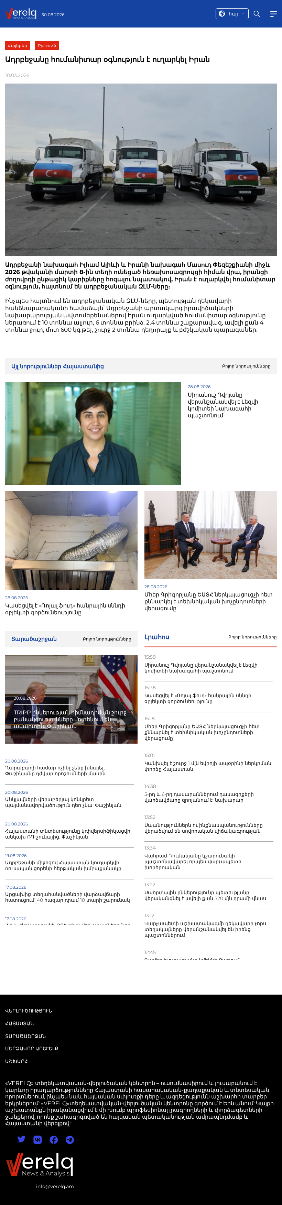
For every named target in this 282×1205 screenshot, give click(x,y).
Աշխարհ (16, 1061)
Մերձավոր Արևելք (31, 1048)
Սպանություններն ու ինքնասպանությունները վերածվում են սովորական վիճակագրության (203, 828)
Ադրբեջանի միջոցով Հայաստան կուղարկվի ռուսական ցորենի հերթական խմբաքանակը (63, 866)
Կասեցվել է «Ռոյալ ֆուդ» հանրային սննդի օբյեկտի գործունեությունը (197, 698)
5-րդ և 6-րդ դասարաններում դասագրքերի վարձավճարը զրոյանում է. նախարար (199, 797)
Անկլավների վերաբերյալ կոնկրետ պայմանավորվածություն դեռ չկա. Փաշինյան (63, 802)
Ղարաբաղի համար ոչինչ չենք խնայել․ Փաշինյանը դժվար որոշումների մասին (55, 771)
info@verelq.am (55, 1186)
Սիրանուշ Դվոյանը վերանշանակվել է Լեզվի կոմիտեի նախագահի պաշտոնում (201, 668)
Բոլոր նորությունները (252, 637)
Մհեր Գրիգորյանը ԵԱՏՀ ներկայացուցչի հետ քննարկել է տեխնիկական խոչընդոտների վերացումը (202, 732)
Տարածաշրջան (25, 1036)
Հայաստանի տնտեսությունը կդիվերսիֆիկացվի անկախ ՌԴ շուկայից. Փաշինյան (67, 834)
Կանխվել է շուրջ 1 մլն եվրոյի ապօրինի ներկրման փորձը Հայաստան (207, 766)
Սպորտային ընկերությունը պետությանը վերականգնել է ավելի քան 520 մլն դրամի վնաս (205, 895)
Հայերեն (17, 45)
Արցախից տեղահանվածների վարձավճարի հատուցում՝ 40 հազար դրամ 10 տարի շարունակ (67, 897)
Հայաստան (19, 1023)
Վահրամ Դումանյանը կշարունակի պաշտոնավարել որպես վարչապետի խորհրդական (192, 861)
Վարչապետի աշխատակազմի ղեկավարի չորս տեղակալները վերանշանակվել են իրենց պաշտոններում (205, 929)
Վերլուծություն (28, 1011)
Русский (47, 45)
